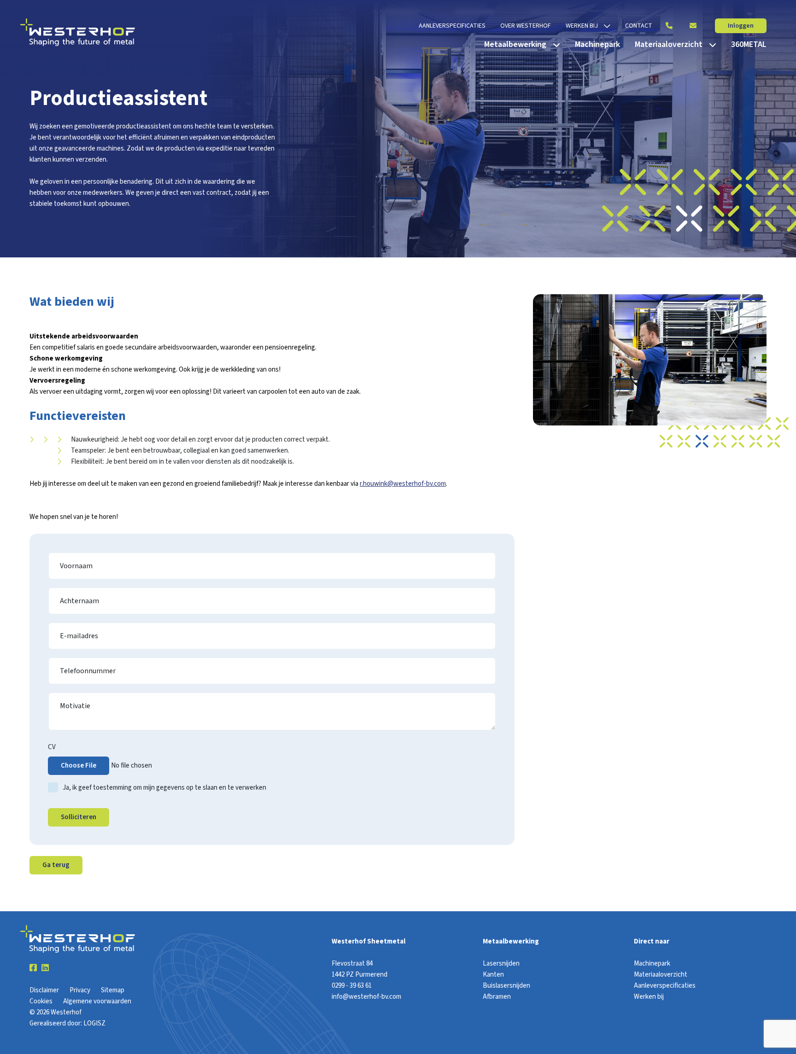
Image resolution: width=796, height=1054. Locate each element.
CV (52, 747)
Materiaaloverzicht (660, 974)
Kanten (493, 974)
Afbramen (497, 997)
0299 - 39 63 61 (352, 985)
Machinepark (652, 963)
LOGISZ (94, 1023)
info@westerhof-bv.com (366, 997)
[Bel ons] (668, 25)
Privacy (80, 990)
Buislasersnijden (506, 985)
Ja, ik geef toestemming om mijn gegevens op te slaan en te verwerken (164, 787)
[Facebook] (33, 968)
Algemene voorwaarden (97, 1001)
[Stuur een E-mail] (692, 25)
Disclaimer (44, 990)
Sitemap (112, 990)
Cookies (41, 1001)
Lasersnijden (501, 963)
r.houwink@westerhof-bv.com (403, 484)
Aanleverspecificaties (665, 985)
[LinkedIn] (45, 968)
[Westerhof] (77, 32)
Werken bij (649, 997)
